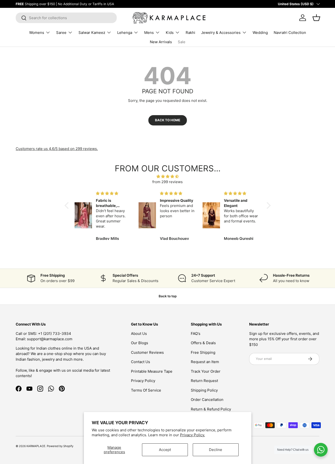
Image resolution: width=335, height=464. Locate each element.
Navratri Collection (290, 32)
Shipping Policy (204, 390)
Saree (61, 32)
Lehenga (124, 32)
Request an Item (205, 361)
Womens (36, 32)
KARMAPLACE (35, 446)
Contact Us (140, 361)
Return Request (204, 380)
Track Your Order (205, 371)
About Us (139, 333)
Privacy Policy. (192, 435)
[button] (67, 205)
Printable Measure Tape (151, 371)
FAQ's (195, 333)
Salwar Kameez (91, 32)
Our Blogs (139, 343)
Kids (170, 32)
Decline (215, 449)
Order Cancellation (207, 399)
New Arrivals (161, 42)
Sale (181, 42)
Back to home (167, 120)
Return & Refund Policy (211, 409)
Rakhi (190, 32)
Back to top (168, 296)
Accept (165, 449)
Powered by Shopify (60, 446)
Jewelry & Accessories (221, 32)
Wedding (260, 32)
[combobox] (66, 18)
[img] (168, 176)
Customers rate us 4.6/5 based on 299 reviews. (57, 148)
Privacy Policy (143, 380)
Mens (149, 32)
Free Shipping (203, 352)
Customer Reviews (147, 352)
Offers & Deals (203, 343)
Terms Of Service (146, 390)
